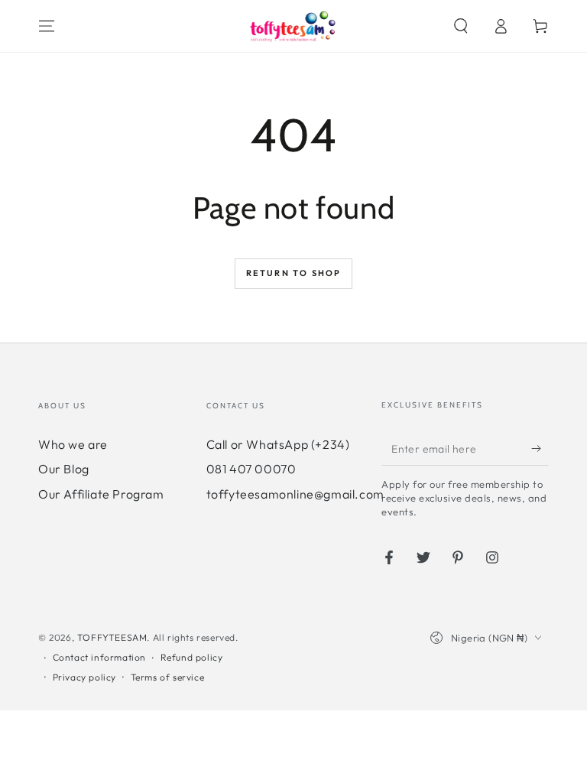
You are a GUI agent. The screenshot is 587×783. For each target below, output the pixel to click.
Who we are (73, 444)
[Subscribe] (540, 448)
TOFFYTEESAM (112, 637)
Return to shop (294, 273)
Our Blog (63, 468)
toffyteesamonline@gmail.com (295, 494)
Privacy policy (84, 677)
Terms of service (168, 677)
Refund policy (192, 657)
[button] (461, 26)
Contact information (99, 657)
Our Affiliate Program (101, 494)
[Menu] (46, 26)
